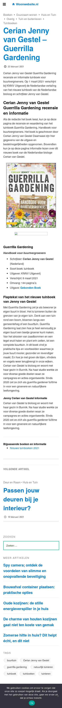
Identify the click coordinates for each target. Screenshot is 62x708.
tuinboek (11, 673)
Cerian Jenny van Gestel (36, 660)
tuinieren (46, 673)
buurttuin (11, 660)
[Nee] (58, 696)
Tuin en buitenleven (29, 19)
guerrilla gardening (17, 667)
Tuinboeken (10, 23)
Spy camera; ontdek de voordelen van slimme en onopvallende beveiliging (24, 570)
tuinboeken (29, 673)
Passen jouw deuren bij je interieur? (21, 499)
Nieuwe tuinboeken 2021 (24, 448)
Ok (31, 703)
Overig (10, 19)
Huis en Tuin (48, 15)
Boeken (7, 15)
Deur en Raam (12, 482)
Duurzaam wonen (26, 15)
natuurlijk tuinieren (43, 667)
